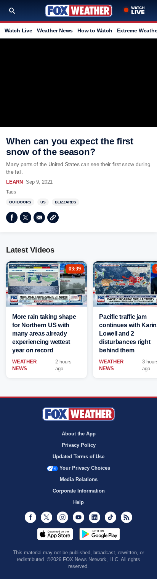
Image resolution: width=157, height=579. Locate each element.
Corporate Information (79, 491)
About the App (79, 434)
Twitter (25, 217)
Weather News (55, 30)
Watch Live (18, 30)
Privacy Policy (79, 445)
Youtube (78, 517)
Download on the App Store (55, 534)
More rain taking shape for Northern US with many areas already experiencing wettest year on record (44, 333)
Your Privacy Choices (84, 468)
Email (39, 217)
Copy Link (53, 217)
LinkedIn (94, 517)
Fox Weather (78, 11)
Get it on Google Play (99, 534)
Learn (14, 182)
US (43, 202)
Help (78, 502)
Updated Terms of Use (78, 456)
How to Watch (94, 30)
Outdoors (20, 202)
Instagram (62, 517)
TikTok (110, 517)
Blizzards (65, 202)
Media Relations (79, 479)
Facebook (12, 217)
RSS (126, 517)
